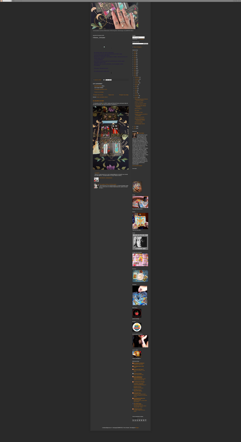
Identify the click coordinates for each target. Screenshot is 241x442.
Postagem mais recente (98, 94)
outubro (136, 80)
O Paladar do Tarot (138, 112)
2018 (135, 66)
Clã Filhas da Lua (137, 389)
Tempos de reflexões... (138, 391)
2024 (135, 55)
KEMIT (135, 367)
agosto (136, 84)
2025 (135, 53)
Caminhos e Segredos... (139, 383)
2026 (135, 51)
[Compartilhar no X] (108, 80)
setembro (137, 82)
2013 (135, 75)
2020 (135, 62)
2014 (135, 73)
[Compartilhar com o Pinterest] (111, 80)
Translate (142, 39)
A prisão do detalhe (139, 121)
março (136, 93)
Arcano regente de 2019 (138, 374)
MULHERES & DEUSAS (139, 363)
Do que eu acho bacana (138, 387)
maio (136, 90)
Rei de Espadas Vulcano (140, 123)
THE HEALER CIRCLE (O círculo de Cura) (139, 399)
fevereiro (137, 95)
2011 (135, 128)
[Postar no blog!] (107, 80)
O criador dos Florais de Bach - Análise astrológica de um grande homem (140, 395)
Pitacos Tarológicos (138, 47)
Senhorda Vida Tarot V (139, 369)
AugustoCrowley (98, 85)
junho (136, 88)
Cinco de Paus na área (139, 117)
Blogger (137, 427)
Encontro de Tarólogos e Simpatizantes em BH (140, 119)
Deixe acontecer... (138, 108)
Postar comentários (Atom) (102, 97)
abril (136, 92)
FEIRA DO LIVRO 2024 (138, 364)
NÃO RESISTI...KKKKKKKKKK (105, 177)
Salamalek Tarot (137, 393)
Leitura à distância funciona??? (140, 384)
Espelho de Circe (137, 386)
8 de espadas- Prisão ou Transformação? (107, 184)
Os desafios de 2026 (98, 100)
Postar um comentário (99, 92)
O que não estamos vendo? (140, 103)
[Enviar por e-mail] (106, 80)
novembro (137, 79)
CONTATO (97, 173)
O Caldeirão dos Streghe (139, 381)
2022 (135, 59)
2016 (135, 70)
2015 (135, 72)
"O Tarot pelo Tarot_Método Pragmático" (140, 106)
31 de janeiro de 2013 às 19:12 (100, 89)
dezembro (137, 77)
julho (136, 86)
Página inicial (111, 94)
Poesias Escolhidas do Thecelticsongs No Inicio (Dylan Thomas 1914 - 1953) (140, 405)
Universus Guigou (138, 373)
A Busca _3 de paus (139, 102)
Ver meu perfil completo (137, 165)
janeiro (136, 97)
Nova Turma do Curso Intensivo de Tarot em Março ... (141, 100)
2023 (135, 57)
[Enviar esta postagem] (104, 79)
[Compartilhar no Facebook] (109, 80)
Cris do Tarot (141, 133)
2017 (135, 68)
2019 (135, 64)
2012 (135, 126)
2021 (135, 61)
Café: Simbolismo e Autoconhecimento (138, 377)
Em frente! (137, 110)
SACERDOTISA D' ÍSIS (139, 366)
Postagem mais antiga (123, 94)
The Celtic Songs (137, 403)
